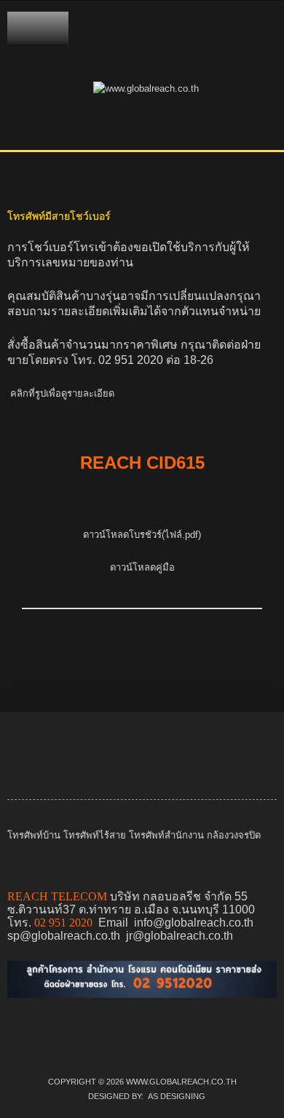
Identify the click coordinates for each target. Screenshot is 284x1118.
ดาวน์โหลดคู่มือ (142, 567)
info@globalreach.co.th (193, 922)
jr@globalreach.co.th (179, 935)
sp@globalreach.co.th (63, 935)
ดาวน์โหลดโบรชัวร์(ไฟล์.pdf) (142, 534)
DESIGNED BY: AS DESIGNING (142, 1096)
